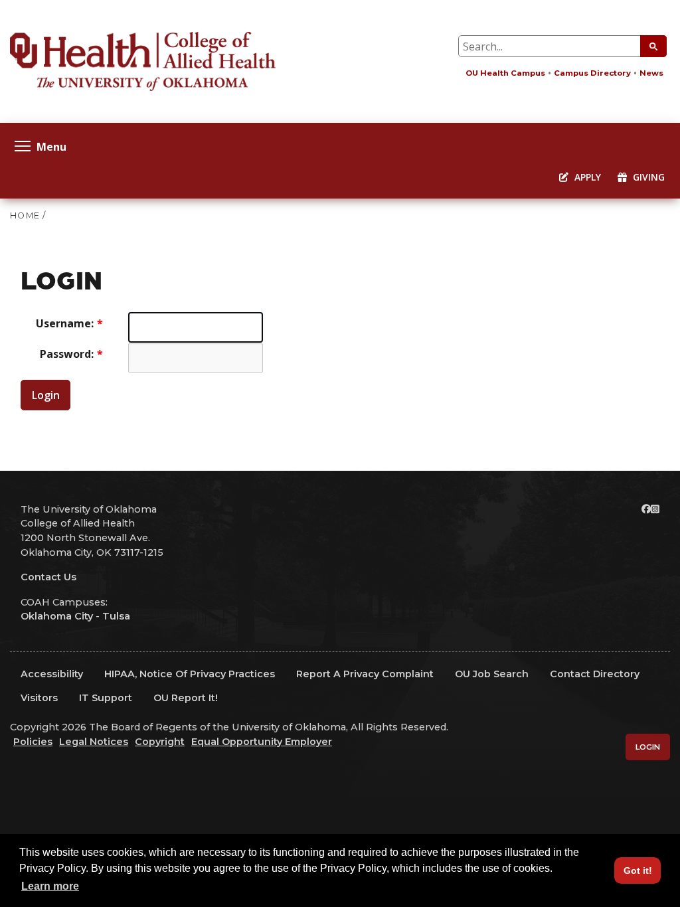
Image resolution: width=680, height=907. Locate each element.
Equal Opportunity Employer (261, 742)
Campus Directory (592, 73)
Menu (51, 145)
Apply (586, 177)
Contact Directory (594, 674)
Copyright (160, 742)
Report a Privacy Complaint (365, 674)
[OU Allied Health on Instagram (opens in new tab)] (655, 509)
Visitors (39, 698)
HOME (25, 215)
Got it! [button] (638, 870)
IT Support (105, 698)
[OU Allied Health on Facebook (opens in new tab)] (646, 509)
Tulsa (116, 616)
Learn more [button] (50, 886)
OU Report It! (185, 698)
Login (46, 395)
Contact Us (48, 577)
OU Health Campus (505, 73)
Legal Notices (93, 742)
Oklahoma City (57, 616)
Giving (647, 177)
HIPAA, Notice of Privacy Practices (189, 674)
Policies (32, 742)
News (651, 73)
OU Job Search (492, 674)
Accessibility (52, 674)
